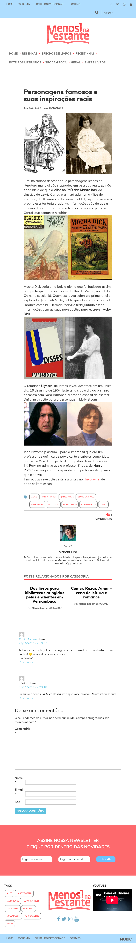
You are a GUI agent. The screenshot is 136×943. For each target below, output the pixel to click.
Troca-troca (56, 62)
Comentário (19, 730)
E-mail (19, 791)
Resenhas (29, 53)
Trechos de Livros (56, 53)
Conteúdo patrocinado (50, 4)
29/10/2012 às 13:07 (33, 643)
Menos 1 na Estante (68, 33)
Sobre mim (24, 4)
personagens (88, 504)
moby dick (53, 504)
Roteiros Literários (25, 62)
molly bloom (70, 504)
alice (34, 497)
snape (103, 504)
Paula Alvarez (28, 639)
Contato (75, 4)
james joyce (67, 497)
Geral (76, 62)
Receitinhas (85, 53)
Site (17, 802)
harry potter (48, 497)
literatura (37, 504)
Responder (26, 662)
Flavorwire (92, 479)
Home (9, 4)
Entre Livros (95, 62)
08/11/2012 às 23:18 (33, 687)
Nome (19, 780)
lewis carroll (86, 497)
